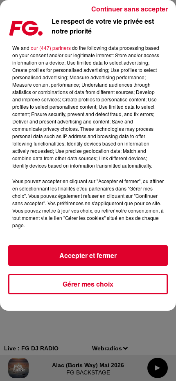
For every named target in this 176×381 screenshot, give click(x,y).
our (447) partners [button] (51, 47)
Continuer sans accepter (129, 8)
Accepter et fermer (88, 255)
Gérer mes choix (88, 284)
